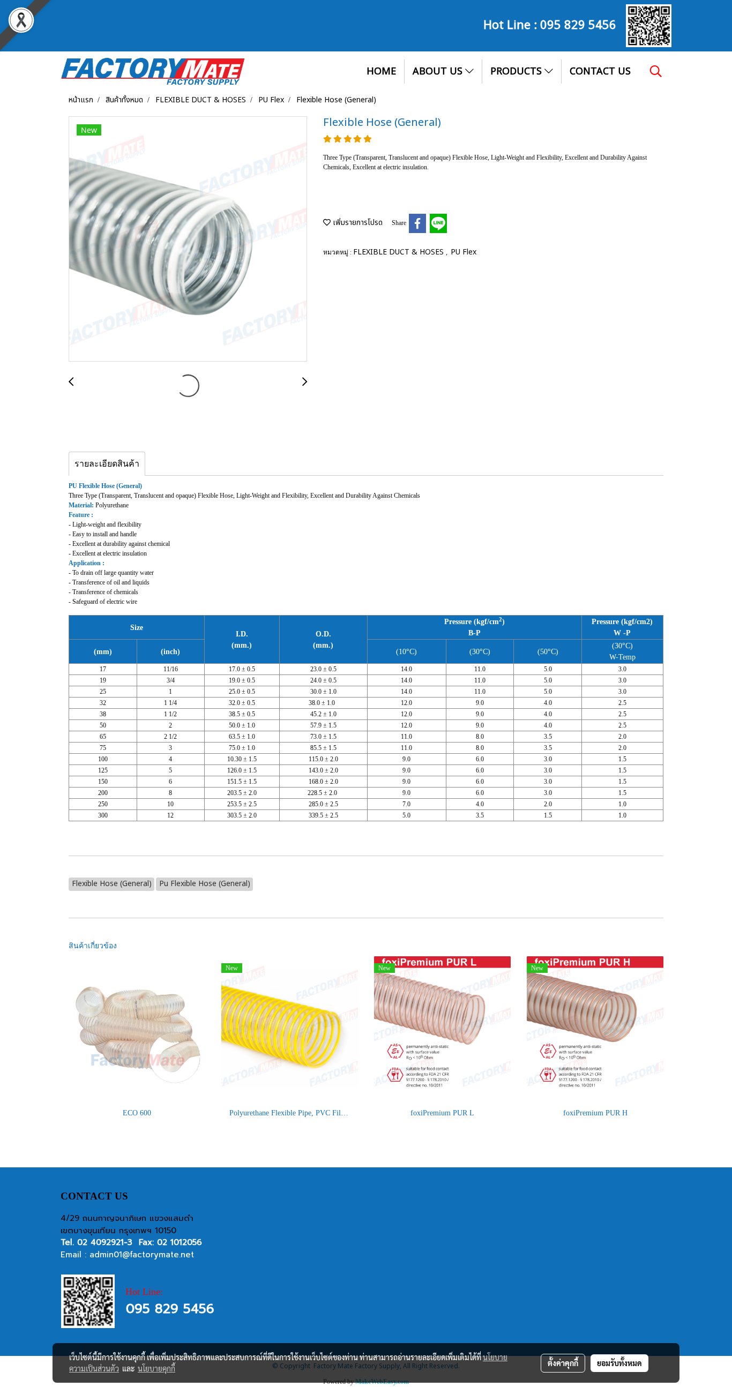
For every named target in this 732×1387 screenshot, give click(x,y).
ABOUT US (439, 71)
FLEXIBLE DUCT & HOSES (399, 252)
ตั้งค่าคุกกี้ (563, 1363)
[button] (656, 71)
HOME (381, 71)
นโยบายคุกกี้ (156, 1368)
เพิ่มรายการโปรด (357, 222)
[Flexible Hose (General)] (188, 239)
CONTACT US (600, 71)
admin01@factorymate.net (141, 1255)
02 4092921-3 (104, 1242)
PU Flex (463, 252)
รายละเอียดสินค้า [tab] (106, 463)
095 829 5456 (578, 23)
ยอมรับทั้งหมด (619, 1363)
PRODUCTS (517, 71)
